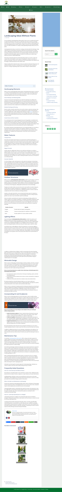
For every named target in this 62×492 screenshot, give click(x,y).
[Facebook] (7, 418)
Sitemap (46, 489)
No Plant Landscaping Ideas (9, 482)
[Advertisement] (40, 2)
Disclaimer (43, 489)
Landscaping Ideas (8, 481)
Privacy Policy (30, 489)
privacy (31, 111)
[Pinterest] (9, 418)
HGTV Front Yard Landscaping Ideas (11, 483)
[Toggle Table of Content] (33, 86)
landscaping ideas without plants (16, 338)
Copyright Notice (24, 489)
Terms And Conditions (36, 489)
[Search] (56, 54)
